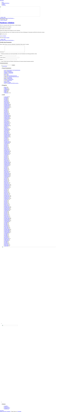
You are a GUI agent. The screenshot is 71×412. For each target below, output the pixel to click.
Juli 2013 (5, 177)
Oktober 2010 (6, 208)
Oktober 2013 (6, 175)
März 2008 (6, 237)
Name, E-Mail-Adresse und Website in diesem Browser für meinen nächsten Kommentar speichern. (17, 61)
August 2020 (6, 130)
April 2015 (6, 158)
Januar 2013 (6, 183)
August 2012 (6, 188)
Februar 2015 (6, 160)
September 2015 (7, 153)
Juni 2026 (5, 98)
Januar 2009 (6, 228)
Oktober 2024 (6, 117)
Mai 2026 (5, 99)
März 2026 (6, 101)
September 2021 (7, 125)
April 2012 (6, 191)
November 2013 (7, 174)
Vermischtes (6, 92)
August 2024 (6, 119)
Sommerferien (10, 72)
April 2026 (6, 100)
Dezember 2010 (6, 206)
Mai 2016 (5, 146)
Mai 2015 (5, 157)
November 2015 (7, 151)
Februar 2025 (6, 113)
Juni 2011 (5, 201)
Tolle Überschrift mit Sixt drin (12, 75)
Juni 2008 (5, 234)
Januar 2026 (6, 103)
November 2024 (7, 116)
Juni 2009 (5, 223)
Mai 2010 (5, 213)
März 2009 (6, 226)
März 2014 (6, 170)
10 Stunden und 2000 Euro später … (13, 83)
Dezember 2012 (6, 184)
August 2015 (6, 154)
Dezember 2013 (6, 173)
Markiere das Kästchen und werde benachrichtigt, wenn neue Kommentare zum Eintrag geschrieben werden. (19, 53)
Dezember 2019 (6, 134)
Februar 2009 (6, 227)
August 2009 (6, 221)
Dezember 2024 (6, 115)
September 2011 (6, 198)
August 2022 (6, 123)
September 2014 (7, 164)
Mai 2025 (5, 110)
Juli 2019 (5, 137)
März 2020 (6, 131)
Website (1, 59)
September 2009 (7, 220)
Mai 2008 (5, 235)
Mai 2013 (5, 179)
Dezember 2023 (6, 122)
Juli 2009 (5, 222)
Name (1, 55)
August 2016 (6, 143)
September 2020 (7, 129)
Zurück (8, 81)
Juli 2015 (5, 155)
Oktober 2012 (6, 186)
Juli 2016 (5, 144)
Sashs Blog (2, 0)
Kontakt (3, 4)
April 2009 (6, 225)
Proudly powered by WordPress (5, 411)
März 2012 (6, 192)
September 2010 (7, 209)
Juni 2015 (5, 156)
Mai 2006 (5, 242)
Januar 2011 (6, 205)
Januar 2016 (6, 149)
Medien (5, 90)
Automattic (19, 411)
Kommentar (2, 51)
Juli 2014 (5, 166)
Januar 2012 (6, 194)
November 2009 (7, 218)
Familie (5, 88)
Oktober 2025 (6, 106)
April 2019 (6, 139)
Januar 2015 (6, 161)
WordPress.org (6, 408)
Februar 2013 (6, 182)
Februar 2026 (6, 102)
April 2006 (6, 243)
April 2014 (6, 169)
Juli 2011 (5, 200)
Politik (5, 91)
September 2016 (7, 142)
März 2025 (6, 112)
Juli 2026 (5, 97)
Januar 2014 (6, 172)
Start (3, 2)
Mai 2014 (5, 168)
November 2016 (7, 141)
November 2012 (7, 185)
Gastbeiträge (6, 89)
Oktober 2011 (6, 197)
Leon (5, 70)
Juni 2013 (5, 178)
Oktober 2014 (6, 163)
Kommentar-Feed (7, 407)
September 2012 (7, 187)
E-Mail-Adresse (2, 57)
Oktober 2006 (6, 240)
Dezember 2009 (6, 217)
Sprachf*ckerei (9, 77)
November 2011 (6, 196)
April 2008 (6, 236)
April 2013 (6, 180)
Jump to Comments (3, 20)
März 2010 (6, 215)
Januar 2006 (6, 245)
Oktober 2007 (6, 239)
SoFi (7, 73)
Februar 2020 (6, 132)
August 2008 (6, 232)
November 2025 (7, 105)
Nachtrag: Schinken (7, 23)
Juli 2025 (5, 108)
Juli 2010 (5, 211)
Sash (5, 73)
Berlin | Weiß (2, 17)
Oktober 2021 (6, 124)
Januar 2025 (6, 114)
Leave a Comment (3, 35)
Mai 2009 (5, 224)
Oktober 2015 (6, 152)
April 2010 (6, 214)
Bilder (5, 37)
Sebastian (5, 72)
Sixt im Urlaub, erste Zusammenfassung (13, 70)
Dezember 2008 (6, 229)
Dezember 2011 (6, 195)
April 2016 (6, 147)
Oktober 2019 (6, 135)
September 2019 (7, 136)
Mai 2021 (5, 127)
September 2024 (7, 118)
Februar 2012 (6, 193)
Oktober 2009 (6, 219)
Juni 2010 (5, 212)
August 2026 (6, 96)
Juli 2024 (5, 120)
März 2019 (6, 140)
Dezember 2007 (6, 238)
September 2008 (7, 231)
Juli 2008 (5, 233)
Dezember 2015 (6, 150)
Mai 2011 (5, 202)
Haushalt (7, 37)
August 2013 (6, 176)
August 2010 (6, 210)
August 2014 (6, 165)
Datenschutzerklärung (5, 3)
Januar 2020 (6, 133)
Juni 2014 (5, 167)
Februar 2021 (6, 128)
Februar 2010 (6, 216)
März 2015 (6, 159)
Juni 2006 (5, 241)
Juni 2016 (5, 145)
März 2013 (6, 181)
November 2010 (7, 207)
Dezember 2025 (6, 104)
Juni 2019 (5, 138)
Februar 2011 (6, 204)
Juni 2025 (5, 109)
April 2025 (6, 111)
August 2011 (6, 199)
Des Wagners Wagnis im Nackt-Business (7, 18)
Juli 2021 (5, 126)
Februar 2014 (6, 171)
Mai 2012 (5, 190)
